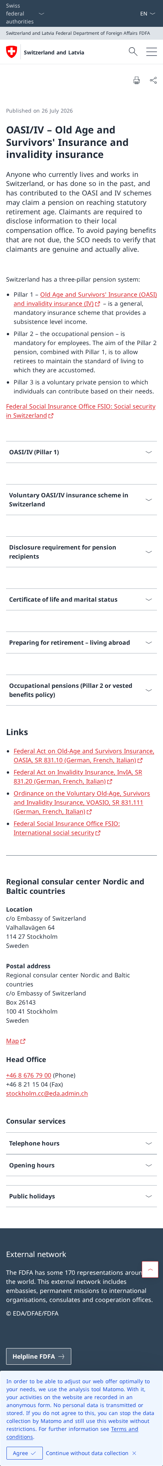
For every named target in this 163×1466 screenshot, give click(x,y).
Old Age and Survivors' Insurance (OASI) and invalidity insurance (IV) (85, 299)
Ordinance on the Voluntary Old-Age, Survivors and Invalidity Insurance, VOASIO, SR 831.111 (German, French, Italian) (82, 802)
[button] (150, 1269)
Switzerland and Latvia (54, 52)
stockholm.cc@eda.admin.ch (47, 1093)
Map (12, 1041)
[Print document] (136, 80)
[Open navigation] (151, 51)
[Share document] (153, 80)
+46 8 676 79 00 (28, 1075)
